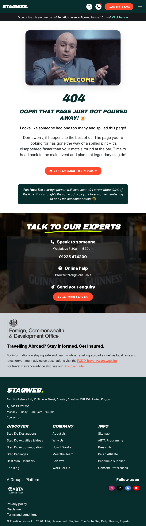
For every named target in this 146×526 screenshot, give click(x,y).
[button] (98, 7)
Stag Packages (17, 454)
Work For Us (61, 468)
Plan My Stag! (119, 6)
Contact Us (14, 417)
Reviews (58, 461)
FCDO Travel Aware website (97, 360)
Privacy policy (17, 504)
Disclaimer (14, 509)
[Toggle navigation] (140, 6)
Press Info (105, 447)
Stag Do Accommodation (25, 447)
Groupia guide (73, 366)
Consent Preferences (113, 468)
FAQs (87, 275)
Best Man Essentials (21, 461)
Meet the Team (62, 454)
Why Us (57, 440)
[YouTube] (136, 488)
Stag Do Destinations (21, 433)
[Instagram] (112, 488)
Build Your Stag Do (73, 296)
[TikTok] (120, 488)
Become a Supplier (111, 461)
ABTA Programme (110, 440)
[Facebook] (128, 488)
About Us (59, 433)
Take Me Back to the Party (75, 170)
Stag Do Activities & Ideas (25, 440)
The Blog (13, 468)
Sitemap (104, 433)
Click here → (120, 17)
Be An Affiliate (108, 454)
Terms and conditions (22, 514)
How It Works (61, 447)
